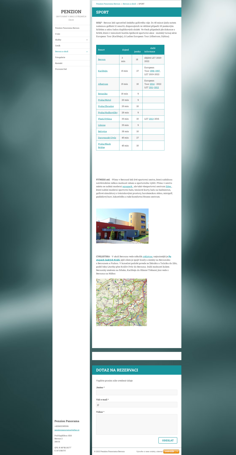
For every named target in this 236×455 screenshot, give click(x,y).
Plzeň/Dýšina (105, 118)
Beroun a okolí (61, 51)
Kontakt (58, 63)
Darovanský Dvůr (107, 137)
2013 (151, 118)
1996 (152, 70)
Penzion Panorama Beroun (67, 28)
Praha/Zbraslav (106, 106)
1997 (157, 70)
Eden (169, 186)
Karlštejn (103, 70)
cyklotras (147, 256)
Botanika (102, 93)
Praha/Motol (104, 99)
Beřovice (102, 131)
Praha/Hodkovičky (107, 112)
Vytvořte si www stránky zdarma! (149, 451)
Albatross (103, 83)
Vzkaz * (100, 411)
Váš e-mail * (102, 399)
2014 (152, 83)
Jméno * (100, 387)
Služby (58, 39)
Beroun (102, 59)
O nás (57, 33)
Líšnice (101, 125)
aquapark (128, 186)
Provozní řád (61, 69)
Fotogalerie (60, 57)
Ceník (57, 45)
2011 (151, 87)
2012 (156, 87)
